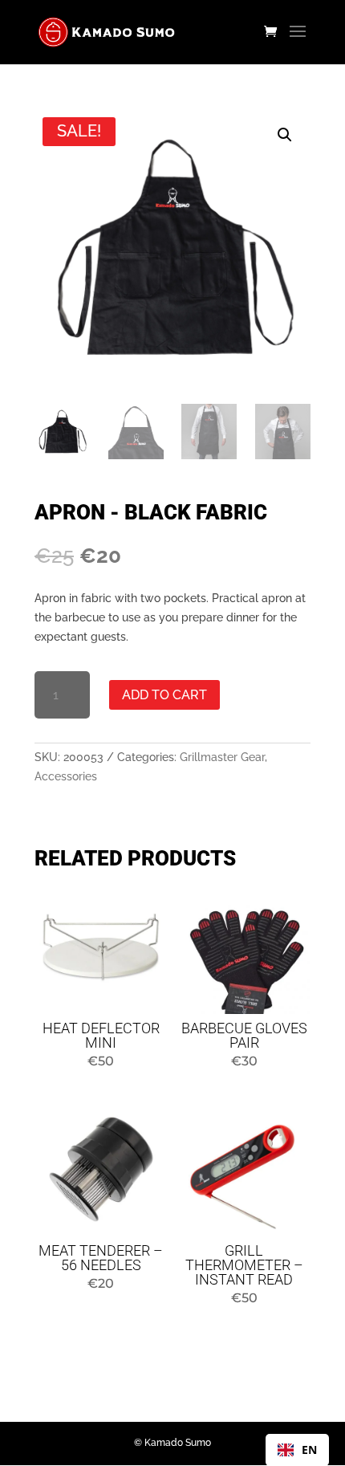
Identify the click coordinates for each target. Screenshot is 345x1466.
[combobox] (297, 1450)
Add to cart (164, 694)
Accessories (65, 776)
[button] (284, 134)
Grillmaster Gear (222, 757)
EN (309, 1449)
